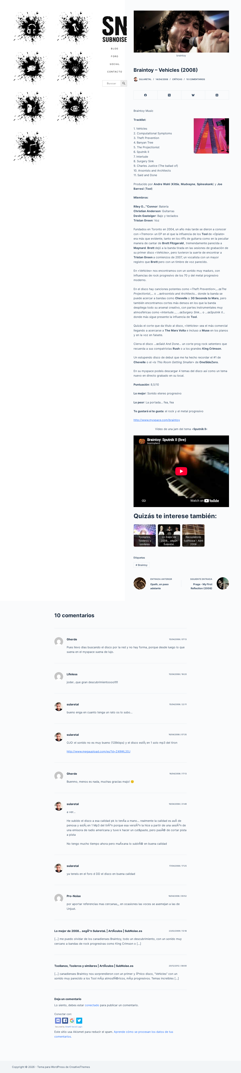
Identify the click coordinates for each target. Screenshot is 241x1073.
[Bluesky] (193, 95)
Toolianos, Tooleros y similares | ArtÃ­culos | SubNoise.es (93, 966)
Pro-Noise (74, 896)
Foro (114, 56)
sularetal (73, 704)
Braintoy (141, 564)
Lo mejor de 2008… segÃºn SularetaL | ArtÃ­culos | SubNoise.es (98, 931)
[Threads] (217, 95)
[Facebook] (146, 95)
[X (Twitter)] (169, 95)
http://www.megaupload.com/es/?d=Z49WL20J (98, 751)
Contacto (114, 71)
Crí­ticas (177, 79)
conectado (92, 1005)
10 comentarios (195, 79)
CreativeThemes (79, 1067)
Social (115, 64)
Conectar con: (63, 1014)
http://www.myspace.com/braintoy (157, 420)
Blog (114, 48)
